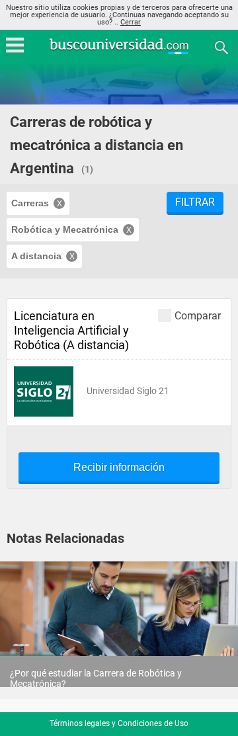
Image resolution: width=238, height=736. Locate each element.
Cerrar (130, 22)
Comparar (198, 315)
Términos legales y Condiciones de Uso (119, 723)
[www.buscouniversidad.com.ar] (119, 52)
